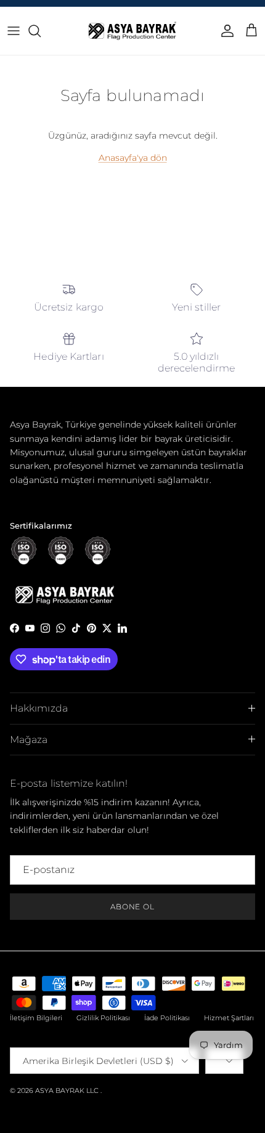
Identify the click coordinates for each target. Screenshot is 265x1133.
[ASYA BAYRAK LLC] (132, 31)
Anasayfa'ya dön (133, 157)
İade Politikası (167, 1017)
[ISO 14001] (61, 550)
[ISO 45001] (98, 550)
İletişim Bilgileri (36, 1017)
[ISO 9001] (24, 550)
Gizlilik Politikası (103, 1017)
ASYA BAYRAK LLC (67, 1090)
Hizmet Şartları (229, 1017)
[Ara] (40, 30)
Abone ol (132, 906)
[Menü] (13, 30)
